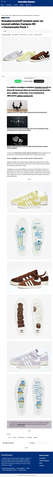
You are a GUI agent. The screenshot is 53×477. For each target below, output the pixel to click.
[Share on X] (10, 31)
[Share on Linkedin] (14, 31)
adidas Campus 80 (25, 96)
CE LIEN (14, 158)
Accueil (2, 15)
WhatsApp (18, 81)
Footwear (6, 15)
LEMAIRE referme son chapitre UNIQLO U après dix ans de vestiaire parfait (27, 112)
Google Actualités (28, 81)
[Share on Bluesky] (3, 89)
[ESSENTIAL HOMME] (26, 1)
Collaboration (29, 437)
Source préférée (40, 81)
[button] (2, 2)
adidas (10, 15)
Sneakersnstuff (41, 87)
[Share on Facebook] (8, 31)
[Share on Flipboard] (12, 31)
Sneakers (35, 437)
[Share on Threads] (3, 86)
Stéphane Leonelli (6, 34)
